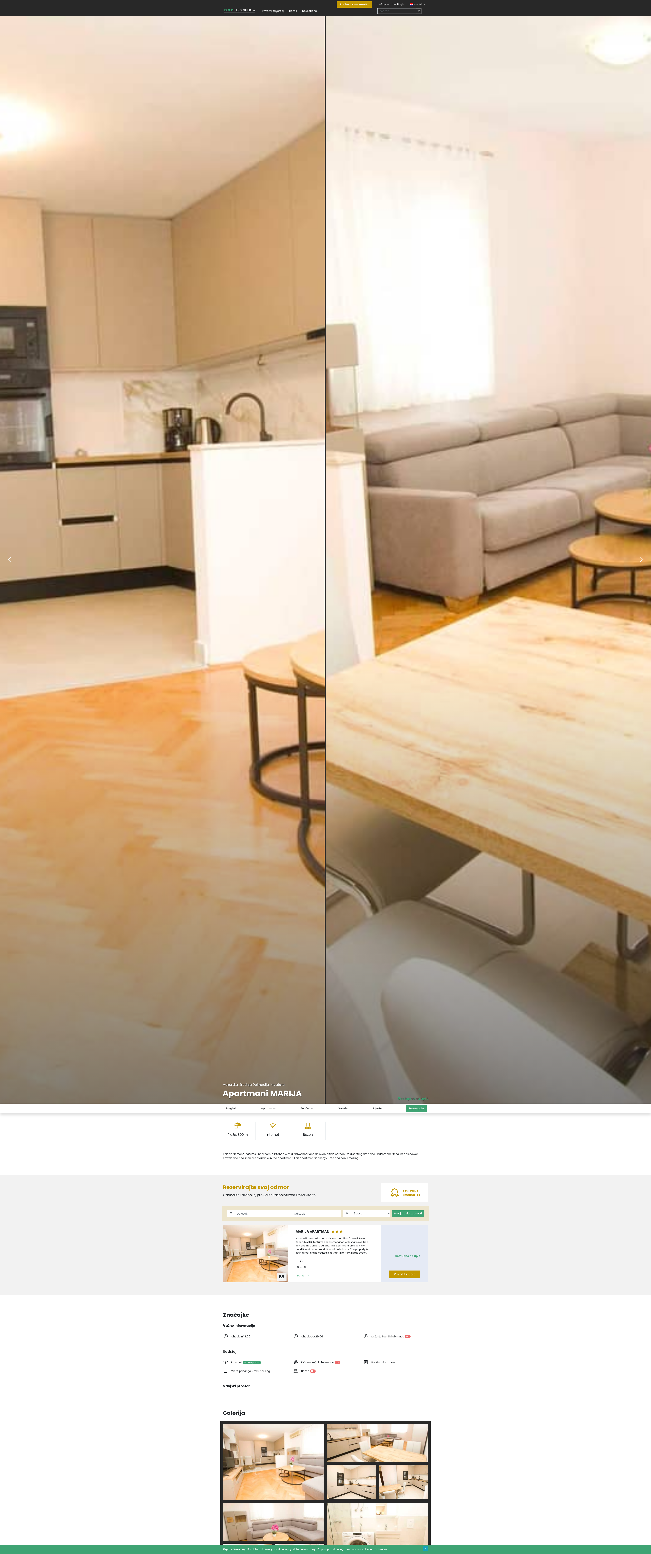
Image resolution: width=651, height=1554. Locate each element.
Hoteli (293, 11)
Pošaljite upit (404, 1274)
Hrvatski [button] (418, 4)
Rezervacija (416, 1108)
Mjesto (377, 1108)
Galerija (343, 1108)
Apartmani (268, 1108)
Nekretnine (309, 11)
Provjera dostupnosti (408, 1213)
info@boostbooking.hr (391, 4)
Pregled (231, 1108)
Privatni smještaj (273, 11)
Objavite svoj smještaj (355, 4)
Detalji (301, 1275)
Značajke (307, 1108)
